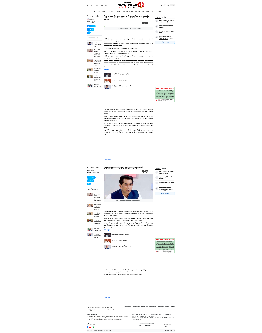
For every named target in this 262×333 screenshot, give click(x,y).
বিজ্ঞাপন (167, 306)
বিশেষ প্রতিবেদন (145, 11)
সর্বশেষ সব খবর (165, 42)
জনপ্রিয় (164, 17)
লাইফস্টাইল (137, 11)
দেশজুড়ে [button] (111, 11)
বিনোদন (131, 11)
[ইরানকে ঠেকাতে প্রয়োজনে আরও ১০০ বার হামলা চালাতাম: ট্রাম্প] (164, 21)
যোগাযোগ (173, 306)
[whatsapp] (93, 327)
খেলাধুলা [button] (118, 11)
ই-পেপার (173, 5)
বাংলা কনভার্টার (161, 306)
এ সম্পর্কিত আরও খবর (93, 38)
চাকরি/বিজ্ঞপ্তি (154, 11)
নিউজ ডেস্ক (91, 19)
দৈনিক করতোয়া (127, 306)
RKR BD (173, 330)
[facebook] (87, 327)
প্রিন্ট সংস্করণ (92, 26)
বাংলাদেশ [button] (104, 11)
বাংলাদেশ (92, 16)
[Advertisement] (94, 108)
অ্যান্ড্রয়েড (165, 326)
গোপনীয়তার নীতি (136, 306)
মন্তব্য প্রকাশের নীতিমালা (151, 306)
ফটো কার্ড (91, 29)
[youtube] (90, 327)
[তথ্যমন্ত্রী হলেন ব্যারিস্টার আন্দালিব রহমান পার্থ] (164, 26)
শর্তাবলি (143, 306)
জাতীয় (97, 16)
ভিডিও (89, 5)
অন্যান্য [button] (160, 11)
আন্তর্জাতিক (125, 11)
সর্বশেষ (98, 11)
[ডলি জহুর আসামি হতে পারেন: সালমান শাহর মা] (164, 32)
